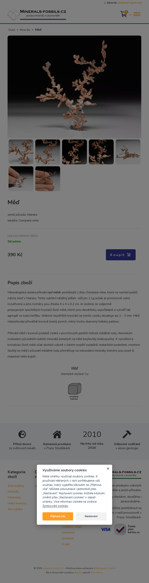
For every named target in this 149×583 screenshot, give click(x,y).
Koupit (118, 255)
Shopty (78, 572)
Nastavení (91, 516)
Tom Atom (97, 572)
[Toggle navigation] (136, 14)
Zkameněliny (16, 486)
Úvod (12, 30)
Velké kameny (17, 503)
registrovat (135, 2)
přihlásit (122, 2)
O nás (66, 544)
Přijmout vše (57, 516)
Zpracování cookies (55, 505)
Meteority (14, 497)
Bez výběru (15, 509)
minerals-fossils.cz (53, 568)
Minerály (25, 30)
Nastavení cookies (105, 568)
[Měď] (74, 87)
